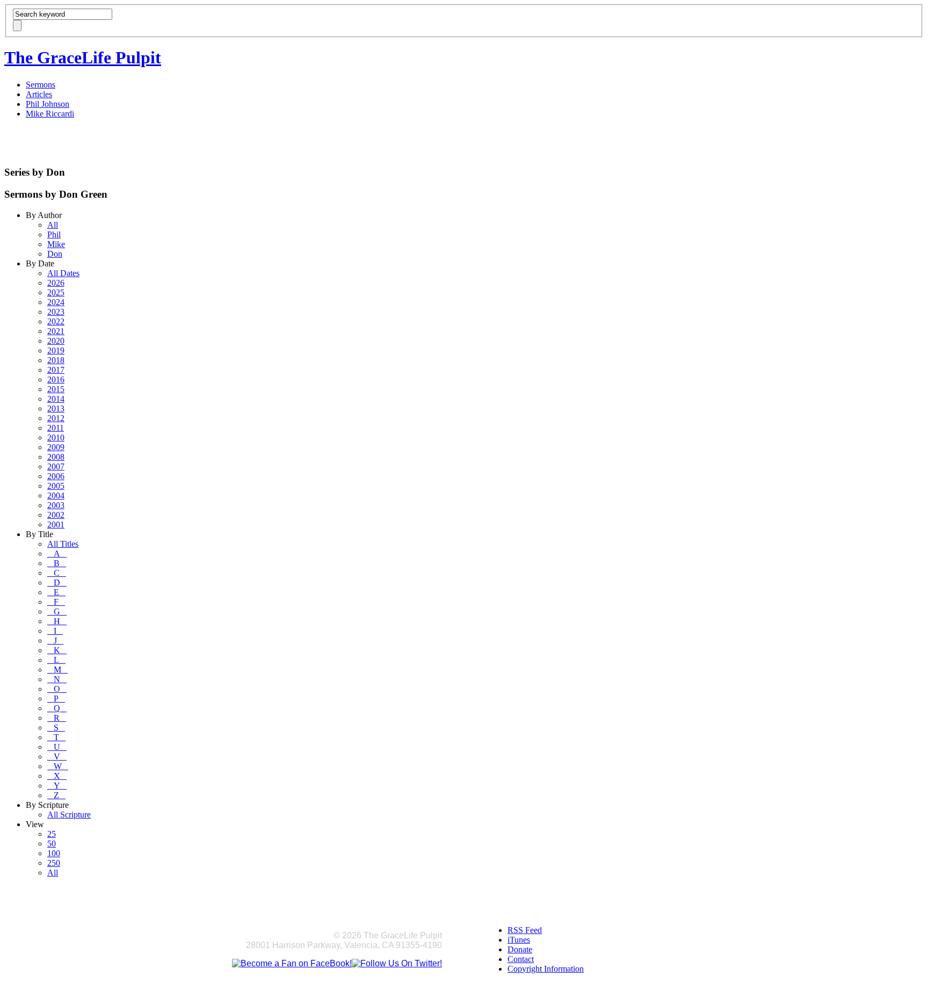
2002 (55, 514)
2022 (55, 321)
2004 (55, 495)
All (52, 224)
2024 (55, 302)
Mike (56, 244)
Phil (54, 234)
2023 (55, 311)
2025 (55, 292)
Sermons (40, 84)
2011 (55, 427)
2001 (55, 524)
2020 (55, 340)
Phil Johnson (47, 104)
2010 (55, 437)
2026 (55, 282)
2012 (55, 418)
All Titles (62, 543)
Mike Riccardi (50, 113)
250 (53, 862)
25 (51, 833)
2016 (55, 379)
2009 (55, 447)
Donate (520, 949)
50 (51, 843)
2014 (55, 398)
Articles (39, 94)
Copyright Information (546, 968)
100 (53, 853)
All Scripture (69, 814)
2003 (55, 505)
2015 (55, 389)
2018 (55, 360)
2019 (55, 350)
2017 (55, 369)
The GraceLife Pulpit (82, 57)
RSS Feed (525, 930)
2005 (55, 485)
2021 (55, 331)
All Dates (63, 273)
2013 (55, 408)
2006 (55, 476)
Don (54, 253)
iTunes (519, 939)
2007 (55, 466)
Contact (521, 959)
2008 (55, 456)
